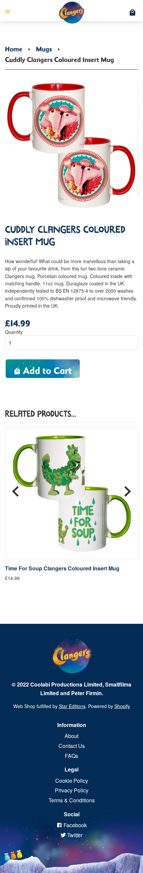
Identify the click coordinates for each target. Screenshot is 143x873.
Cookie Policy (71, 780)
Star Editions (72, 706)
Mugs (44, 47)
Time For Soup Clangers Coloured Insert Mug (62, 568)
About (71, 736)
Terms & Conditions (72, 800)
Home (13, 47)
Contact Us (72, 746)
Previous (15, 488)
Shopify (122, 706)
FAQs (71, 756)
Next (127, 488)
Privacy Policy (71, 790)
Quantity (14, 331)
